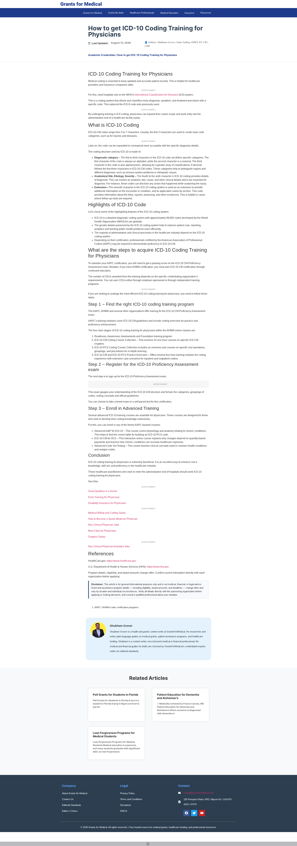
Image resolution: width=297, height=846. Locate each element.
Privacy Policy (127, 793)
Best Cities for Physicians (102, 530)
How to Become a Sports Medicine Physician (113, 519)
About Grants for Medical (74, 793)
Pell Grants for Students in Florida (115, 694)
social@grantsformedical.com (199, 792)
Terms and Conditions (131, 799)
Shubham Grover (166, 42)
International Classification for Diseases (156, 94)
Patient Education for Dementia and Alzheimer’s (178, 696)
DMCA (123, 811)
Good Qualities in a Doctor (102, 491)
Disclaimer (125, 805)
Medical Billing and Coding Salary (107, 513)
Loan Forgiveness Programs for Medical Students (114, 734)
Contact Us (67, 799)
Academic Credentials (101, 55)
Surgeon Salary (96, 536)
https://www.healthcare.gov (121, 561)
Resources (205, 12)
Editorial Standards (71, 805)
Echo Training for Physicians (104, 497)
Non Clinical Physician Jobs (103, 524)
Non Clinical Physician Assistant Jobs (109, 546)
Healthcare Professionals (142, 12)
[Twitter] (194, 813)
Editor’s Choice (69, 811)
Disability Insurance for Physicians (107, 503)
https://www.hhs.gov (158, 566)
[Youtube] (202, 813)
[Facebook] (186, 813)
